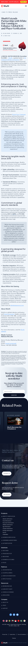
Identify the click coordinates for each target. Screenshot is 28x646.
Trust (4, 605)
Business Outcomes (8, 559)
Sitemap (14, 638)
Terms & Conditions (22, 634)
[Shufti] (5, 6)
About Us (5, 602)
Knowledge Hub (7, 586)
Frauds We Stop (7, 553)
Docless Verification (7, 530)
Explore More (8, 424)
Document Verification (8, 522)
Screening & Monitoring (10, 540)
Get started (7, 494)
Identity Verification (9, 516)
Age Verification (7, 526)
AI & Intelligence (7, 572)
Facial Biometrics (7, 520)
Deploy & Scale (7, 578)
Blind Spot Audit (7, 589)
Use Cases (5, 550)
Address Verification (8, 524)
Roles (4, 562)
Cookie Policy (12, 634)
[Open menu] (26, 6)
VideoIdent (5, 534)
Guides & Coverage (8, 592)
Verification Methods (9, 575)
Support (5, 608)
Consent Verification (8, 528)
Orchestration (7, 569)
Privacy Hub (4, 634)
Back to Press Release (10, 12)
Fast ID (4, 532)
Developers (6, 595)
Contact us (7, 473)
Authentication (7, 543)
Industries (6, 556)
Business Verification (9, 537)
